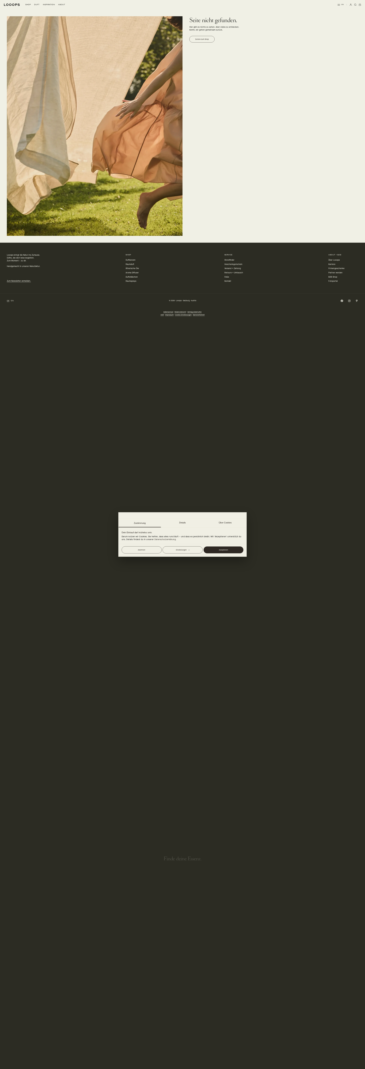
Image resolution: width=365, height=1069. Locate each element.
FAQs (226, 277)
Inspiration (49, 4)
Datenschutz (168, 312)
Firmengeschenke (336, 268)
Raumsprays (131, 281)
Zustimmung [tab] (140, 523)
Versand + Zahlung (232, 268)
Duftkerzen (130, 260)
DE (339, 5)
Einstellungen (181, 550)
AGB (162, 315)
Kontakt (227, 281)
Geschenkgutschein (233, 264)
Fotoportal (333, 281)
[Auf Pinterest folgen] (356, 300)
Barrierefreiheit (199, 315)
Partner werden (335, 272)
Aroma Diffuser (132, 272)
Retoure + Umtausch (233, 272)
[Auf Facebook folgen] (341, 300)
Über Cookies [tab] (225, 522)
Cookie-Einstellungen (183, 315)
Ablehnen (141, 550)
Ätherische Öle (132, 268)
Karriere (331, 264)
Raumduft (130, 264)
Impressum (169, 315)
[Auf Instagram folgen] (349, 300)
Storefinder (229, 260)
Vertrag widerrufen (194, 312)
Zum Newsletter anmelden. (19, 281)
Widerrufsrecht (180, 312)
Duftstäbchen (132, 277)
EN (342, 5)
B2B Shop (332, 277)
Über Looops (334, 260)
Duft (36, 4)
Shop (28, 4)
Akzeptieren (223, 550)
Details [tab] (182, 522)
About (61, 4)
